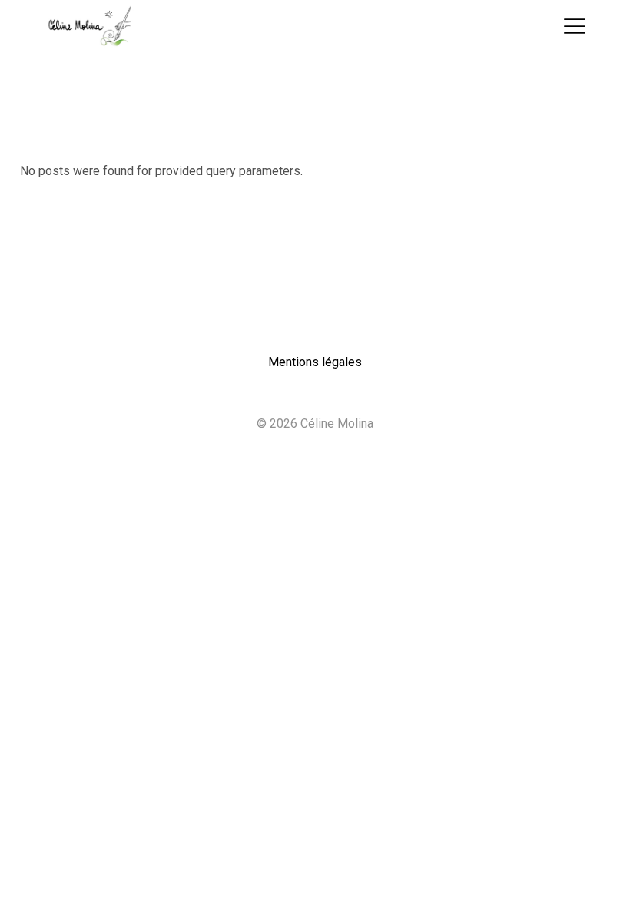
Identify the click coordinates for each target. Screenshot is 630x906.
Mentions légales (315, 362)
